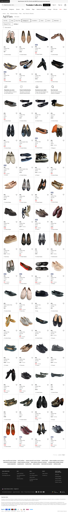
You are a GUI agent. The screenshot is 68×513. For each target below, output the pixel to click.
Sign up (60, 5)
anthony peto (57, 464)
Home (4, 13)
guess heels (45, 460)
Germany (18, 511)
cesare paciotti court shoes (33, 460)
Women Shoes (13, 13)
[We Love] (58, 9)
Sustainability (58, 476)
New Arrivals (4, 9)
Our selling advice (33, 475)
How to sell (32, 473)
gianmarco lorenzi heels (9, 462)
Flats (20, 13)
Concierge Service (6, 475)
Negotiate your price (9, 90)
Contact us (44, 475)
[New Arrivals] (8, 9)
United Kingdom (7, 511)
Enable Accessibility (5, 1)
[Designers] (15, 9)
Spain (22, 511)
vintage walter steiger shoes (55, 462)
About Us (66, 9)
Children (28, 9)
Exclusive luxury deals (40, 90)
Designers (11, 9)
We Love (55, 9)
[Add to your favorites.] (16, 47)
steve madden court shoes (56, 460)
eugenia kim (20, 464)
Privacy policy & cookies (29, 492)
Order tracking (20, 473)
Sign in (54, 5)
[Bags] (35, 9)
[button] (65, 5)
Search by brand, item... (9, 5)
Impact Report (58, 478)
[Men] (24, 9)
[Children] (30, 9)
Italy (24, 511)
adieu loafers (36, 464)
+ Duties (55, 145)
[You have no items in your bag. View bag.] (65, 5)
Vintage (49, 9)
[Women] (20, 9)
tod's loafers (21, 460)
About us (57, 474)
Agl (8, 13)
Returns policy (20, 478)
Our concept (5, 473)
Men (23, 9)
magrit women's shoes (23, 462)
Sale (61, 9)
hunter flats (28, 464)
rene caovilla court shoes (9, 460)
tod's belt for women (46, 464)
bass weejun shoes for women (39, 462)
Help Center (45, 473)
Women (18, 9)
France (2, 511)
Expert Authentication (25, 90)
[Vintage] (52, 9)
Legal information (16, 492)
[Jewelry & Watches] (46, 9)
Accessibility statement (7, 492)
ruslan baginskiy (11, 464)
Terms (22, 492)
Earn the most (54, 90)
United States (13, 511)
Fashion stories (58, 482)
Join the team (58, 480)
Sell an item (46, 5)
